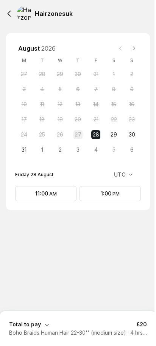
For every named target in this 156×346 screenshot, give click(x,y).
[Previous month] (120, 48)
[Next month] (134, 48)
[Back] (9, 14)
